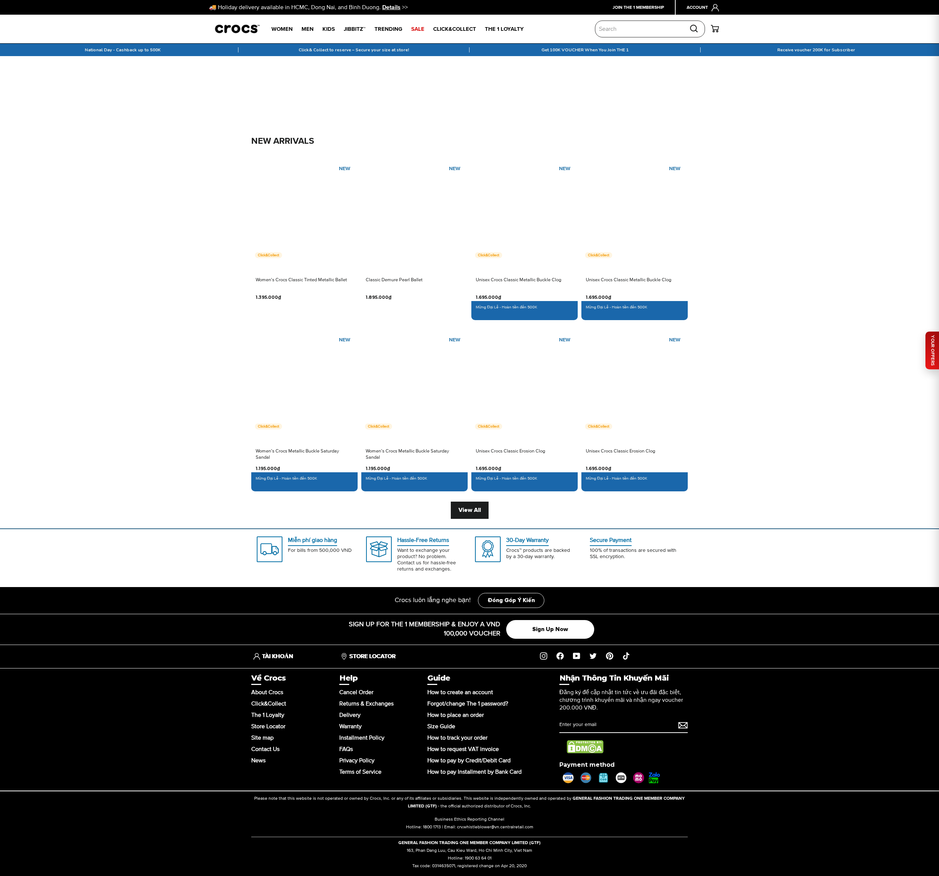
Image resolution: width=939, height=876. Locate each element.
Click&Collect (268, 704)
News (258, 760)
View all (469, 510)
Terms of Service (360, 772)
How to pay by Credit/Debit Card (469, 760)
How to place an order (455, 715)
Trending (388, 29)
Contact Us (265, 749)
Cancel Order (356, 692)
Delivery (350, 715)
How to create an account (460, 692)
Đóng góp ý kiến (511, 600)
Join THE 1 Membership (638, 8)
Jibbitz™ (355, 29)
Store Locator (268, 726)
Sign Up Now (550, 629)
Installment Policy (361, 738)
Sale (417, 29)
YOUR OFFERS (932, 350)
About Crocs (267, 692)
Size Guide (441, 726)
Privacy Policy (356, 760)
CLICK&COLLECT (454, 29)
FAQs (346, 749)
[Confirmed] (683, 725)
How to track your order (457, 738)
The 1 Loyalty (267, 715)
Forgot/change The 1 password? (467, 704)
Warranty (350, 726)
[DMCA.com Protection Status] (585, 747)
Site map (262, 738)
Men (308, 29)
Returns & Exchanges (366, 704)
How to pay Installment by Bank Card (474, 772)
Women (282, 29)
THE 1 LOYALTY (504, 29)
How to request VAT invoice (463, 749)
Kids (328, 29)
